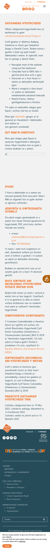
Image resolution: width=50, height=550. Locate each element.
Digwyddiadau (13, 511)
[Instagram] (29, 9)
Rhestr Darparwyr (14, 499)
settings (22, 541)
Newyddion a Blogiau (16, 487)
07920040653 (23, 243)
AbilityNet (20, 116)
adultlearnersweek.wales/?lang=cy (23, 36)
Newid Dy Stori (13, 484)
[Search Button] (44, 519)
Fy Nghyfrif (11, 508)
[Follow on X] (26, 8)
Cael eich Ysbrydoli (12, 481)
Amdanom (8, 469)
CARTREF (6, 466)
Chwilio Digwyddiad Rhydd (18, 496)
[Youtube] (33, 9)
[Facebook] (23, 9)
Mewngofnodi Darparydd (30, 6)
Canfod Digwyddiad (12, 493)
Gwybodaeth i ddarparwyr (16, 472)
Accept (7, 546)
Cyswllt (8, 476)
